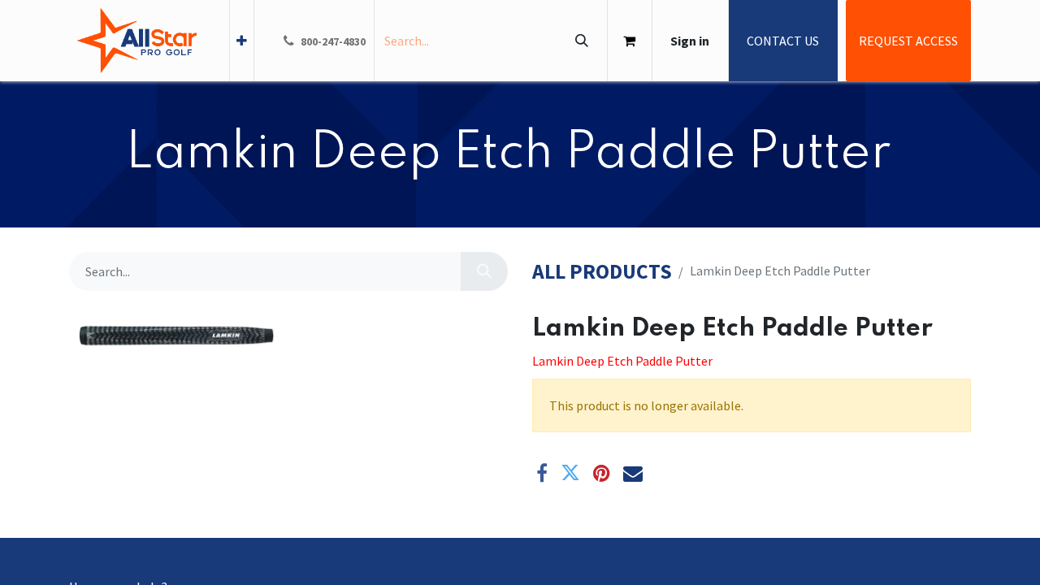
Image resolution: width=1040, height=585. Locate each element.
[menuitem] (242, 40)
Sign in (689, 40)
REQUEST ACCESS (908, 40)
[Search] (581, 40)
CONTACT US (783, 40)
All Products (602, 271)
